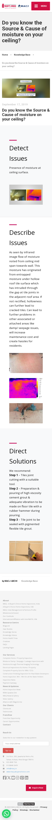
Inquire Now (37, 788)
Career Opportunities (11, 721)
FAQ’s (5, 644)
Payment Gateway (9, 683)
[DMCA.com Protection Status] (26, 804)
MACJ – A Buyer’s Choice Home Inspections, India (21, 604)
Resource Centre (11, 622)
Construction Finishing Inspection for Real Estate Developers (26, 674)
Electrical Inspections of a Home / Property (19, 667)
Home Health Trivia (10, 638)
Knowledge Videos (10, 635)
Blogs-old (6, 626)
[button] (6, 813)
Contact (7, 724)
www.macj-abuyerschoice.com (18, 772)
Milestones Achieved (10, 613)
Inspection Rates (9, 680)
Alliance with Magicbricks (12, 702)
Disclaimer (35, 810)
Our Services (9, 655)
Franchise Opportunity (11, 718)
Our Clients (8, 705)
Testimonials (7, 711)
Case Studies (7, 629)
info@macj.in (11, 768)
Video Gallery (8, 699)
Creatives (6, 641)
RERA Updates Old (10, 693)
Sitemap (24, 810)
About (6, 600)
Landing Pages (8, 647)
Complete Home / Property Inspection (17, 658)
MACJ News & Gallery (11, 696)
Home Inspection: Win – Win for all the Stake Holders (23, 677)
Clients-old (7, 708)
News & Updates (11, 686)
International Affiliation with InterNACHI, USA (20, 619)
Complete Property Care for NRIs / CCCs (18, 670)
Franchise (7, 715)
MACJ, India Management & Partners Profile (19, 610)
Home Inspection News (11, 689)
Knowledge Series (9, 632)
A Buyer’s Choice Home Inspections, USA (18, 607)
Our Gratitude (8, 616)
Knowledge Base (29, 581)
